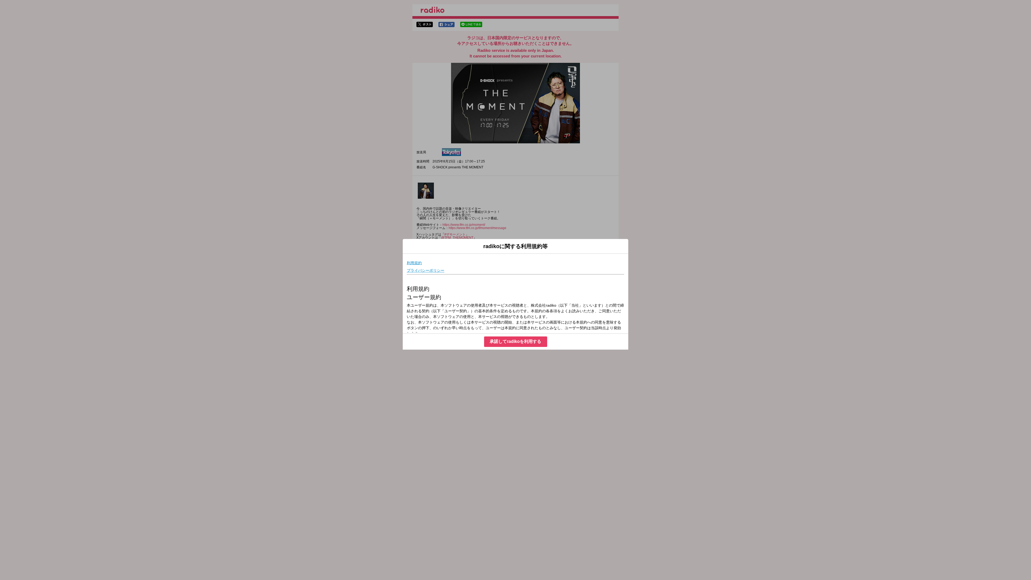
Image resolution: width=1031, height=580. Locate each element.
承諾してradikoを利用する (515, 341)
